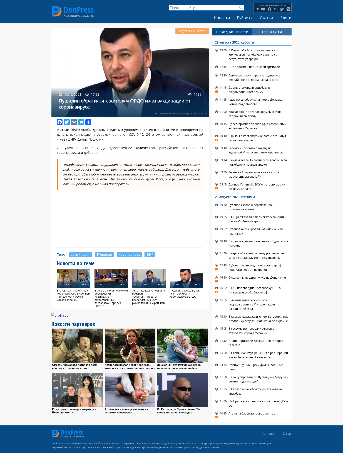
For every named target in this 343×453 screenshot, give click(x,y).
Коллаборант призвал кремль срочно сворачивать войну (252, 113)
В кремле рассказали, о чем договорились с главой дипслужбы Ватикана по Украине (252, 318)
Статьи (266, 17)
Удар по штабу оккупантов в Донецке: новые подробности (252, 101)
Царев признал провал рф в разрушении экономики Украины (252, 125)
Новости (222, 17)
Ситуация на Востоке (192, 31)
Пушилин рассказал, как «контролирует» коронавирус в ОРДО (186, 288)
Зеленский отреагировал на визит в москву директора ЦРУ (252, 174)
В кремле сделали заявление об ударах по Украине (252, 243)
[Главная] (56, 11)
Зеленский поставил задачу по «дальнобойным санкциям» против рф (252, 150)
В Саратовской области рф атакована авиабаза (252, 391)
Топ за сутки (272, 32)
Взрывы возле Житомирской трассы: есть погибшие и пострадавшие (252, 162)
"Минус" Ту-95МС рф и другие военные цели (252, 366)
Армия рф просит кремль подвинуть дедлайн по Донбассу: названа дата (252, 77)
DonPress (79, 9)
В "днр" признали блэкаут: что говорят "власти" (252, 342)
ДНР (149, 254)
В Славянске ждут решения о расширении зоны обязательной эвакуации (252, 354)
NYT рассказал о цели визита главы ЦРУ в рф (252, 403)
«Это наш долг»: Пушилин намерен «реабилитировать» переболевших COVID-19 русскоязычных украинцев (148, 288)
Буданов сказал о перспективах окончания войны (252, 206)
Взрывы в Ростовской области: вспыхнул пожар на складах (252, 137)
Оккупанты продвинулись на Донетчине (252, 278)
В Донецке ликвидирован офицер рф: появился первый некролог (252, 267)
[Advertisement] (130, 219)
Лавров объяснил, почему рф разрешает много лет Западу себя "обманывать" (252, 255)
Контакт (268, 433)
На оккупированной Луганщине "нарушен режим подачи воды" (252, 379)
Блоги (286, 17)
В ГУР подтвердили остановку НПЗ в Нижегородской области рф (252, 289)
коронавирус (129, 254)
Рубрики (245, 17)
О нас (287, 433)
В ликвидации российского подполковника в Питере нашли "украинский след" (252, 304)
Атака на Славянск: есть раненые (252, 414)
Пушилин (104, 254)
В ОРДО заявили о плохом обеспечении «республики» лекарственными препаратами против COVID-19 (111, 288)
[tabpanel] (252, 228)
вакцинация (80, 254)
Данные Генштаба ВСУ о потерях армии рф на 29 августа (252, 186)
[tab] (232, 31)
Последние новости (232, 32)
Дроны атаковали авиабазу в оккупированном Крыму (252, 89)
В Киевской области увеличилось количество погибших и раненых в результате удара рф (252, 54)
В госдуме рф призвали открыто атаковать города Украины (252, 330)
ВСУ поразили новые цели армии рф (252, 67)
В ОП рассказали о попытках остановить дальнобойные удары (252, 219)
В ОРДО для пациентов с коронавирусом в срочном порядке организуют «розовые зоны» (73, 288)
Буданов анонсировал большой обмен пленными (252, 231)
